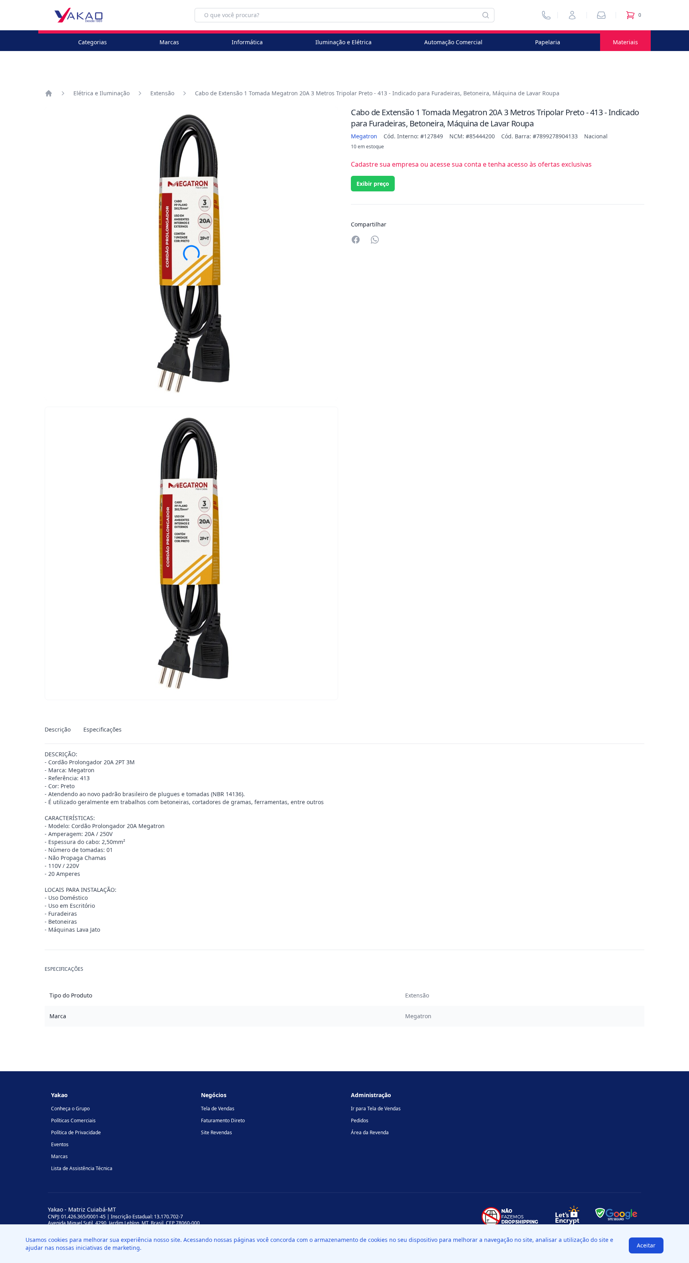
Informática (247, 42)
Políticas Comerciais (73, 1120)
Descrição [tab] (58, 729)
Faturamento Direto (223, 1120)
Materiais (625, 42)
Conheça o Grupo (70, 1108)
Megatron (364, 136)
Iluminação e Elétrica (343, 42)
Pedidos (359, 1120)
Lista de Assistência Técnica (81, 1168)
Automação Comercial (453, 42)
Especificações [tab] (102, 729)
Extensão (162, 93)
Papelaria (547, 42)
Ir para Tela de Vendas (376, 1108)
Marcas (169, 42)
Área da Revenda (370, 1132)
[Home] (49, 93)
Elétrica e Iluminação (101, 93)
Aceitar (646, 1245)
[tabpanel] (344, 842)
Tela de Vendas (217, 1108)
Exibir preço (372, 183)
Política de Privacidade (76, 1132)
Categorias (92, 42)
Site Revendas (216, 1132)
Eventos (60, 1144)
